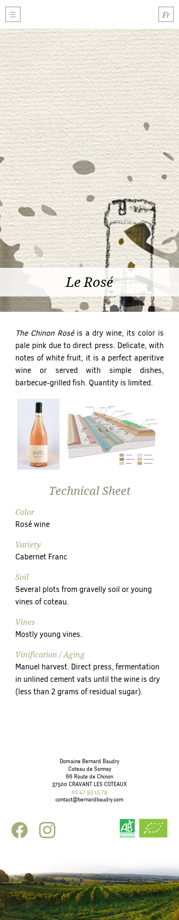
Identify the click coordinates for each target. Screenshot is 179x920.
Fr (166, 15)
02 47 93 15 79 (89, 792)
